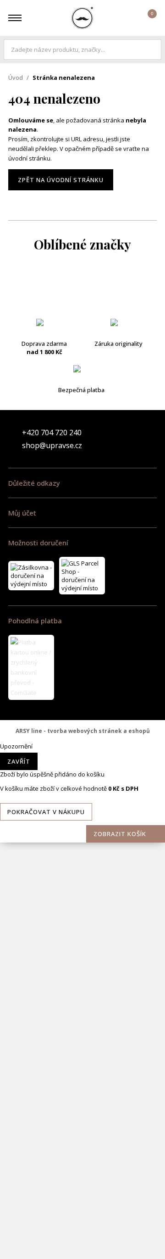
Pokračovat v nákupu (46, 812)
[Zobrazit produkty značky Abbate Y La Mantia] (82, 286)
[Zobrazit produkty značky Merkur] (82, 727)
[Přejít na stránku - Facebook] (133, 439)
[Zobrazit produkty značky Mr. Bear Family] (82, 837)
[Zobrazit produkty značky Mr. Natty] (82, 873)
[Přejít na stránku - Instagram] (149, 439)
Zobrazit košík (120, 834)
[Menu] (15, 18)
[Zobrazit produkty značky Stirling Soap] (82, 1130)
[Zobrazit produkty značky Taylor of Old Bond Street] (82, 1204)
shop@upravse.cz (52, 445)
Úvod (15, 77)
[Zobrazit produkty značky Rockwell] (82, 1094)
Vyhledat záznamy (152, 49)
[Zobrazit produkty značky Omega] (82, 947)
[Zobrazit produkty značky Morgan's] (82, 800)
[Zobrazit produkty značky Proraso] (82, 983)
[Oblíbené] (122, 18)
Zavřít (18, 761)
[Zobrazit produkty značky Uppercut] (82, 1240)
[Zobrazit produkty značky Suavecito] (82, 1167)
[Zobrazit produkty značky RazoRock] (82, 1020)
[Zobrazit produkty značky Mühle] (82, 910)
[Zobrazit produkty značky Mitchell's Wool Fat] (82, 763)
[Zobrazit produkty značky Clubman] (82, 396)
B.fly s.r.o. (83, 18)
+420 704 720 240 (52, 432)
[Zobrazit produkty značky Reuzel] (82, 1057)
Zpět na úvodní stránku (61, 180)
